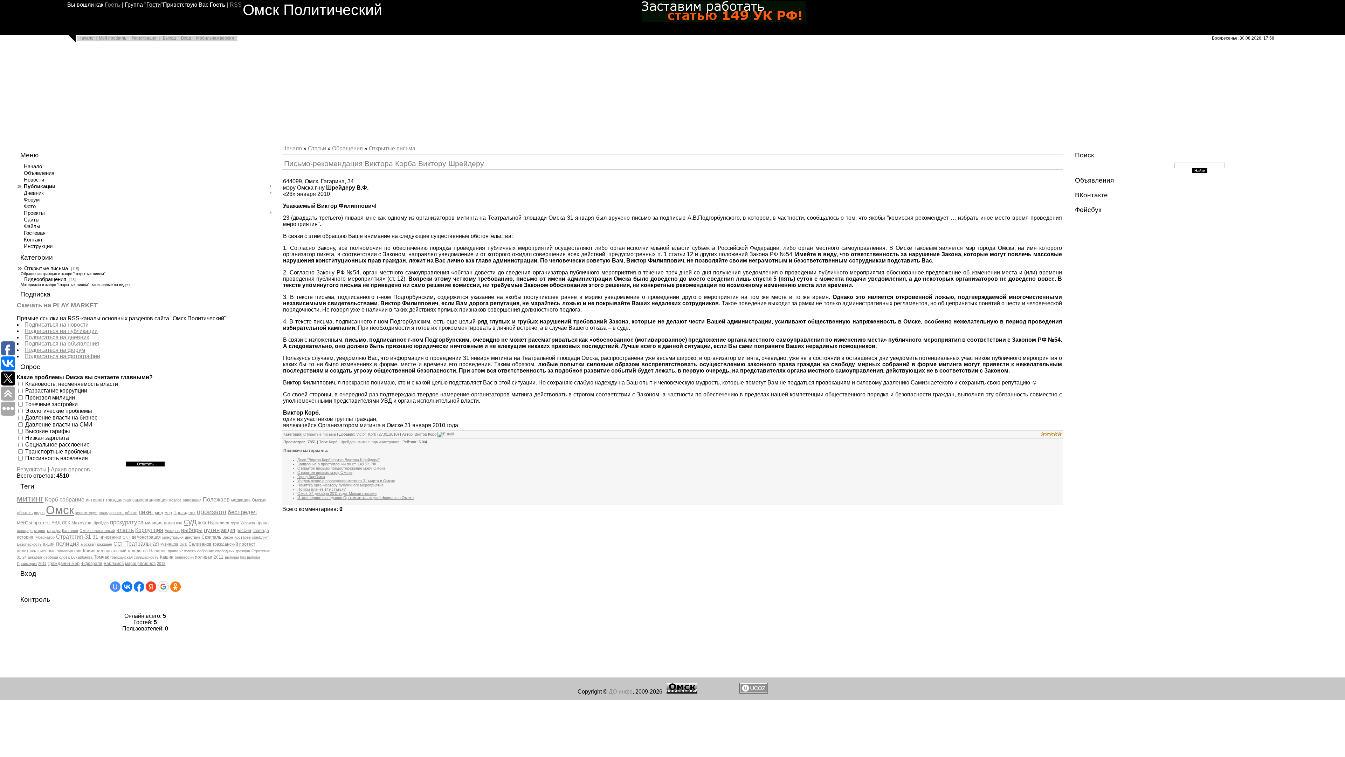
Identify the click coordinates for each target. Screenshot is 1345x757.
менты (24, 522)
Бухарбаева (81, 557)
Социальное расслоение (57, 445)
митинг (30, 498)
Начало (86, 38)
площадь (25, 530)
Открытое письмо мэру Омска (324, 472)
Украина (247, 523)
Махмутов (81, 522)
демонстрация (146, 537)
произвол (211, 512)
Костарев (242, 537)
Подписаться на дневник (57, 337)
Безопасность (29, 544)
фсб (183, 544)
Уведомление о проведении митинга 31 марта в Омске (346, 481)
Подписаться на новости (57, 325)
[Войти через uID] (115, 586)
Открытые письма (46, 268)
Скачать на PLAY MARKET (57, 305)
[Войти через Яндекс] (151, 586)
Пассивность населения (56, 458)
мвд (159, 512)
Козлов (175, 500)
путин (212, 529)
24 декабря (32, 557)
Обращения (347, 148)
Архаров (172, 530)
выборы (191, 529)
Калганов (70, 530)
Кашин (166, 557)
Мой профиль (112, 38)
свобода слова (56, 557)
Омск (60, 510)
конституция (86, 513)
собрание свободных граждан (223, 551)
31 (95, 537)
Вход (186, 38)
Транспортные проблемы (58, 451)
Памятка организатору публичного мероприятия (340, 485)
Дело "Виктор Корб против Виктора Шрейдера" (338, 460)
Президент (184, 512)
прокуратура (127, 522)
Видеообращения (45, 279)
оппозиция (192, 500)
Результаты (32, 469)
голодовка (138, 550)
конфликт (260, 537)
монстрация (173, 537)
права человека (182, 551)
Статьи (317, 148)
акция (228, 530)
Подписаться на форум (55, 350)
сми (78, 550)
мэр (168, 512)
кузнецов (169, 544)
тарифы (54, 530)
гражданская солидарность (134, 557)
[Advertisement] (210, 95)
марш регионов (140, 563)
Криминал (93, 550)
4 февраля (91, 563)
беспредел (242, 512)
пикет (146, 512)
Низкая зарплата (47, 438)
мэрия (39, 530)
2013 (161, 563)
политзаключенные (36, 550)
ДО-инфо (621, 692)
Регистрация (144, 38)
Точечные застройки (51, 404)
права (262, 522)
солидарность (111, 513)
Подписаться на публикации (61, 331)
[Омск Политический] (682, 692)
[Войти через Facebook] (139, 586)
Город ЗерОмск (311, 477)
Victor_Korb (366, 434)
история (25, 537)
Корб (51, 499)
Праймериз (27, 563)
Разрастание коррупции (56, 391)
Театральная (142, 544)
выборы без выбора (242, 557)
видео (39, 513)
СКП (126, 537)
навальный (115, 550)
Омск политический (97, 530)
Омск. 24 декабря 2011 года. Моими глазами (337, 493)
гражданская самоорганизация (137, 500)
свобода (261, 530)
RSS (236, 5)
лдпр (234, 523)
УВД (56, 522)
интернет (95, 500)
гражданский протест (234, 544)
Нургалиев (218, 522)
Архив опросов (70, 469)
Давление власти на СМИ (58, 424)
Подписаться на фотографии (62, 356)
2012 (218, 557)
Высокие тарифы (47, 431)
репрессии (184, 557)
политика (173, 522)
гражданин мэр (64, 563)
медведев (240, 500)
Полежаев (216, 500)
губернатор (45, 537)
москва (87, 544)
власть (125, 530)
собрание (72, 500)
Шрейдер (100, 523)
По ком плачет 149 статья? (321, 489)
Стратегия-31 (73, 537)
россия (243, 530)
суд (190, 521)
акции (49, 544)
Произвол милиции (50, 397)
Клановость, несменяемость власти (71, 384)
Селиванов (200, 544)
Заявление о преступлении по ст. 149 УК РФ (336, 464)
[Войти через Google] (163, 586)
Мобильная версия (215, 38)
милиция (154, 522)
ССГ (118, 544)
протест (42, 522)
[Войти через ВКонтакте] (127, 586)
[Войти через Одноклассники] (175, 586)
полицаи (203, 557)
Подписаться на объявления (62, 344)
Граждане (103, 544)
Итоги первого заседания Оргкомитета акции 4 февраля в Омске (355, 498)
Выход (169, 38)
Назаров (157, 550)
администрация (385, 442)
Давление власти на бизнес (61, 418)
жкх (202, 522)
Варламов (114, 563)
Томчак (101, 557)
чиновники (110, 537)
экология (65, 551)
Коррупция (149, 530)
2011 (42, 563)
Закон (227, 537)
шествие (192, 537)
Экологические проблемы (58, 411)
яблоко (131, 513)
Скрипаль (211, 537)
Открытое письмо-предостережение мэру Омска (341, 468)
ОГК (66, 522)
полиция (68, 543)
